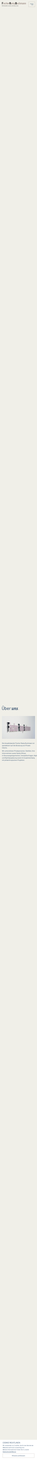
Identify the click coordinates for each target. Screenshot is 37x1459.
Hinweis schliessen (18, 1456)
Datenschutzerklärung (9, 1452)
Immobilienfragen (27, 755)
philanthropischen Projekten (14, 760)
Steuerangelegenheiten (12, 755)
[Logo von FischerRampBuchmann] (14, 4)
